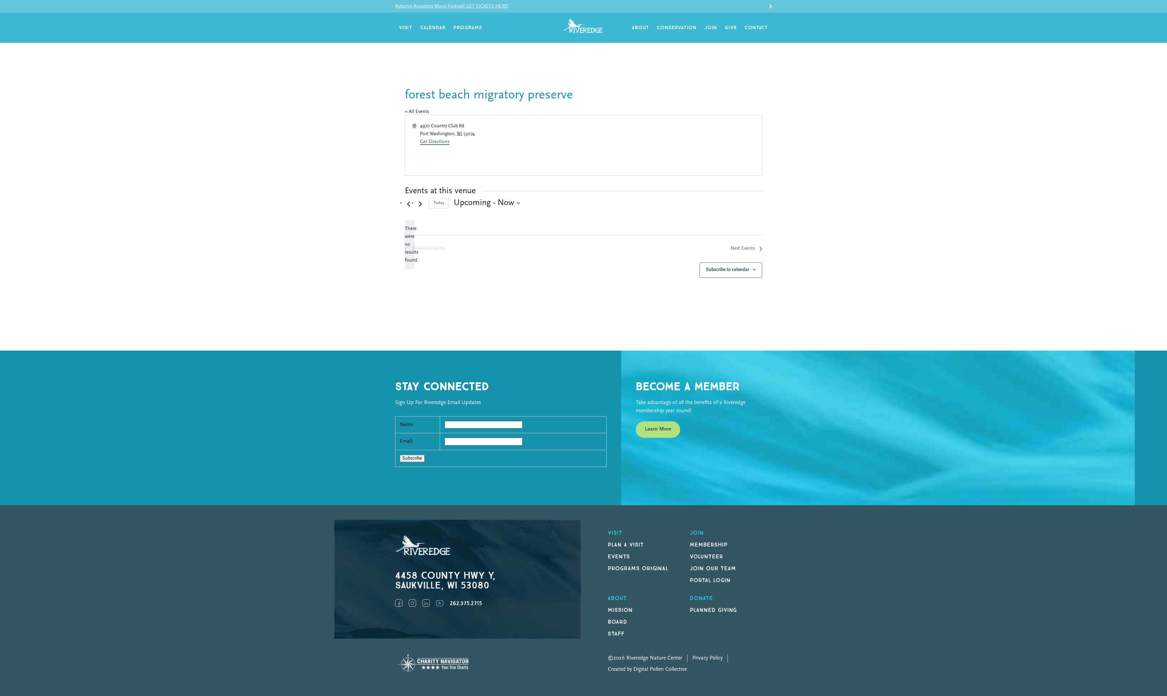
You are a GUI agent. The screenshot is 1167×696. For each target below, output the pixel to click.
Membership (709, 544)
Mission (620, 610)
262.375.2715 (466, 603)
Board (617, 622)
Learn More (658, 429)
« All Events (417, 111)
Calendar (433, 28)
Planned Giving (713, 610)
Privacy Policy (707, 658)
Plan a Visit (626, 544)
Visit (405, 28)
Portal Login (710, 580)
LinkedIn (426, 603)
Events (619, 556)
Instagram (412, 603)
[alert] (410, 244)
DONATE (701, 598)
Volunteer (706, 556)
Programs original (638, 568)
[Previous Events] (408, 204)
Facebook (398, 603)
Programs (467, 28)
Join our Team (713, 568)
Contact (756, 28)
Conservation (677, 28)
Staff (616, 633)
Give (731, 28)
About (640, 28)
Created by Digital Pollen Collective (647, 669)
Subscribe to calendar (727, 269)
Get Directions (434, 141)
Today (438, 203)
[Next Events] (420, 204)
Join (710, 28)
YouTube (439, 603)
